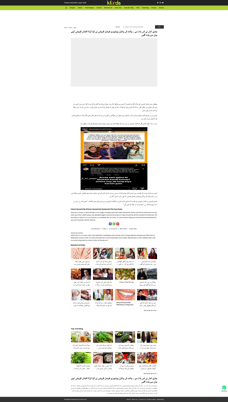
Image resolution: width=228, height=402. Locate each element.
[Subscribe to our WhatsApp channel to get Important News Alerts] (224, 388)
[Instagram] (160, 3)
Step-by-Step (128, 8)
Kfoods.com (83, 399)
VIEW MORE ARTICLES (150, 310)
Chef (137, 8)
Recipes (72, 8)
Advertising (160, 399)
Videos (80, 8)
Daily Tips (118, 8)
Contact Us (142, 399)
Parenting (145, 8)
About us (134, 399)
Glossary (162, 8)
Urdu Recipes (89, 8)
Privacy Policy (151, 399)
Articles (99, 8)
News (105, 229)
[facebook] (158, 3)
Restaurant (108, 8)
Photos (153, 8)
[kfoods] (114, 3)
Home (128, 399)
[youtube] (163, 3)
